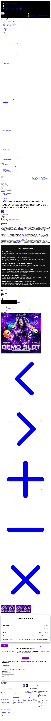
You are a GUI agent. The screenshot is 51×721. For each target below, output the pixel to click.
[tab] (25, 658)
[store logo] (11, 19)
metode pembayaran (5, 695)
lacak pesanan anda (5, 702)
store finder (39, 13)
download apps (14, 3)
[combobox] (7, 184)
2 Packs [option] (2, 294)
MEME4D (3, 227)
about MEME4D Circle (43, 15)
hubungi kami (16, 693)
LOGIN (25, 658)
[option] (2, 290)
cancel (2, 187)
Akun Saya (3, 161)
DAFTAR (4, 645)
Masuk (2, 163)
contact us (38, 16)
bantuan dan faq (16, 697)
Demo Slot (18, 240)
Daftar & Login (11, 308)
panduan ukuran (4, 715)
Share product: (4, 312)
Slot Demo (21, 234)
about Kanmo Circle (17, 21)
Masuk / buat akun (7, 193)
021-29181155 (16, 700)
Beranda (5, 200)
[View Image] (4, 612)
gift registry (14, 8)
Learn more (16, 220)
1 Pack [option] (2, 295)
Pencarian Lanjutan (5, 185)
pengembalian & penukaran (6, 705)
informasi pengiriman (5, 699)
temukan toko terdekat (5, 712)
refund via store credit (5, 709)
